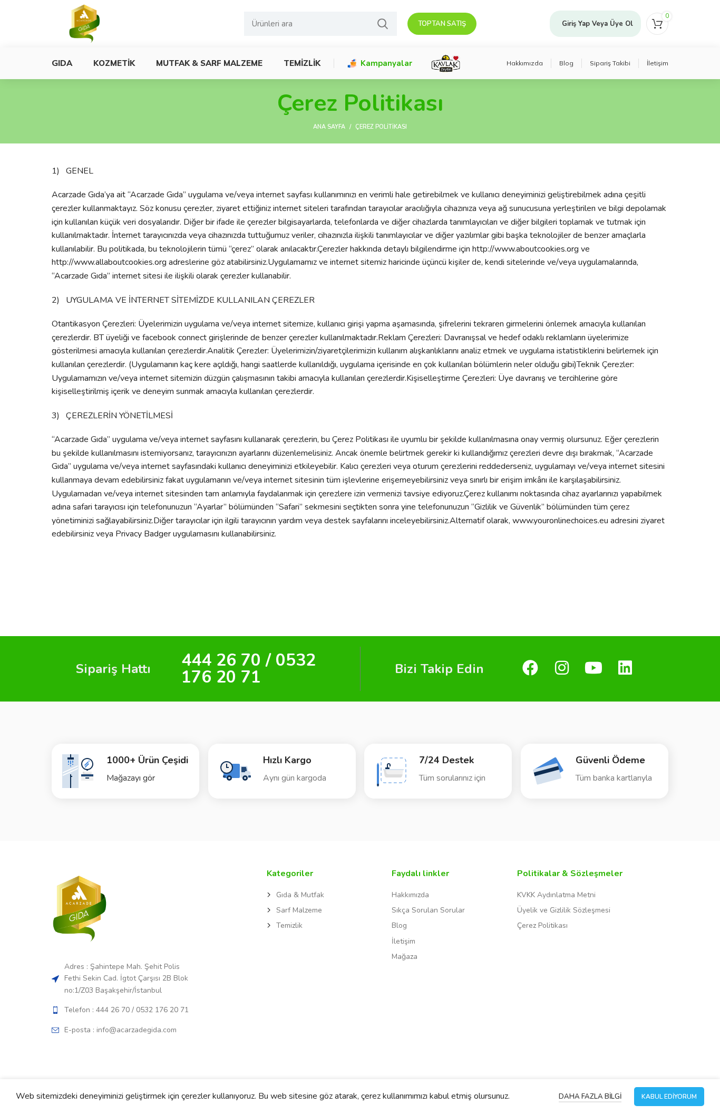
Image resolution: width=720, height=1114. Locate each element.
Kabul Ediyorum (669, 1096)
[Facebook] (529, 669)
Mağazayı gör (130, 778)
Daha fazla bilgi (590, 1096)
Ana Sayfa (329, 127)
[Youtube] (593, 669)
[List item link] (314, 895)
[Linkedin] (624, 669)
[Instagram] (561, 669)
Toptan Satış (442, 23)
